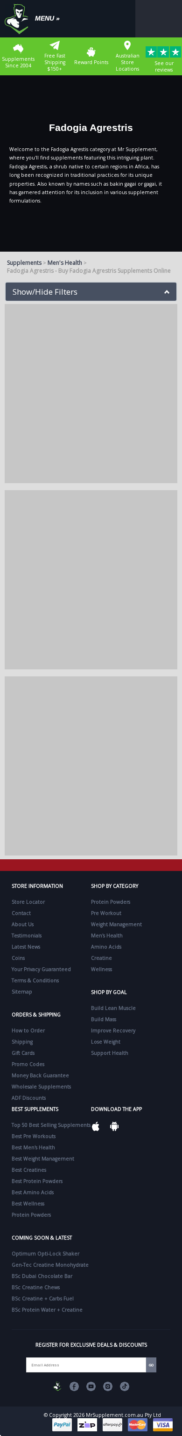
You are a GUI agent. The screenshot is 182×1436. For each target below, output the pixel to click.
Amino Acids (106, 946)
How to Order (28, 1030)
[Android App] (114, 1126)
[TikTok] (124, 1386)
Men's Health (65, 263)
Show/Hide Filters (45, 291)
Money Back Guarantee (40, 1075)
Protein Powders (110, 902)
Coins (18, 958)
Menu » (47, 18)
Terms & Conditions (35, 980)
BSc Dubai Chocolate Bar (42, 1276)
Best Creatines (29, 1170)
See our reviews (164, 66)
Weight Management (116, 924)
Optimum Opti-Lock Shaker (45, 1253)
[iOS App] (95, 1126)
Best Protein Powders (37, 1181)
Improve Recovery (113, 1030)
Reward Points (91, 62)
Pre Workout (106, 913)
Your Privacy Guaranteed (41, 969)
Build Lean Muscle (113, 1008)
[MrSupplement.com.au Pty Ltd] (57, 1386)
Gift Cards (23, 1053)
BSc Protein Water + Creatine (47, 1309)
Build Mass (103, 1019)
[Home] (19, 18)
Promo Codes (28, 1064)
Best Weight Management (43, 1158)
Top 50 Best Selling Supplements (51, 1125)
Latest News (26, 946)
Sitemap (22, 991)
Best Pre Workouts (34, 1136)
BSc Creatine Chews (36, 1287)
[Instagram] (107, 1386)
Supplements (24, 263)
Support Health (109, 1053)
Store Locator (28, 902)
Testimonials (27, 935)
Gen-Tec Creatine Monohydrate (50, 1265)
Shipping (22, 1041)
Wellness (101, 969)
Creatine (101, 958)
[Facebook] (74, 1386)
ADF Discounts (29, 1098)
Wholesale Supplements (41, 1086)
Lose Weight (105, 1041)
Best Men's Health (33, 1147)
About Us (23, 924)
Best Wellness (28, 1203)
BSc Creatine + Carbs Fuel (43, 1298)
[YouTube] (91, 1386)
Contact (21, 913)
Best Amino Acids (33, 1192)
